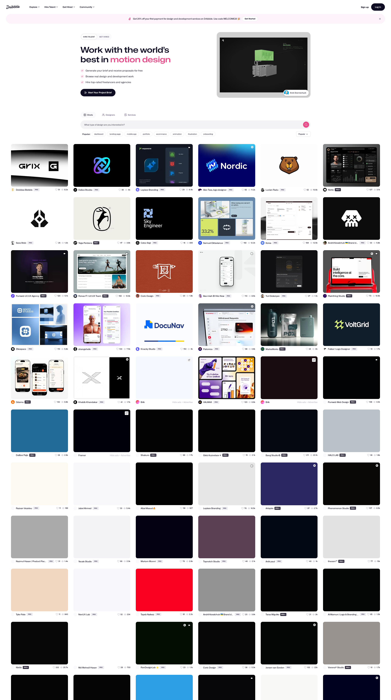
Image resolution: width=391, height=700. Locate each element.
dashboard (98, 134)
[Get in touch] (50, 181)
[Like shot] (63, 181)
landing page (115, 134)
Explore (33, 7)
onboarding (208, 134)
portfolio (146, 134)
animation (177, 134)
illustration (192, 134)
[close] (380, 18)
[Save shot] (56, 181)
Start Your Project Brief (100, 92)
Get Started (250, 19)
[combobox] (191, 125)
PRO (36, 189)
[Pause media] (222, 93)
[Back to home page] (13, 7)
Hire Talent (49, 7)
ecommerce (161, 134)
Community (86, 7)
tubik (304, 93)
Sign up (365, 7)
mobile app (131, 134)
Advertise (188, 402)
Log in (378, 7)
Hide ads (176, 402)
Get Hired (68, 7)
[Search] (306, 125)
